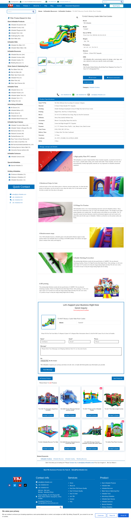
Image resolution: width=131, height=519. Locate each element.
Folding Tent (16, 101)
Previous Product (46, 378)
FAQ (45, 5)
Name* (42, 339)
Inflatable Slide (13, 42)
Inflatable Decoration (18, 180)
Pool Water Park (17, 69)
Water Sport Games (18, 83)
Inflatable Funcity (17, 27)
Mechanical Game (17, 131)
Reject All (112, 515)
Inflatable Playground (18, 30)
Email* (71, 339)
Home (18, 5)
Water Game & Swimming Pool (18, 66)
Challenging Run (17, 36)
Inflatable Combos (18, 57)
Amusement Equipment (72, 5)
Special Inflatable (17, 165)
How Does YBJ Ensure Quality (78, 488)
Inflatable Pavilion (17, 92)
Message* (43, 346)
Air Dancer (15, 107)
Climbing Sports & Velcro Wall (20, 147)
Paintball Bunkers (17, 136)
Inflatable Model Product (19, 118)
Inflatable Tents (13, 87)
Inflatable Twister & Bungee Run (21, 128)
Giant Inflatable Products (16, 21)
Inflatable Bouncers (14, 51)
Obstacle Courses (17, 133)
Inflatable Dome (17, 90)
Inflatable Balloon (17, 110)
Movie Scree (15, 113)
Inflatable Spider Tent (18, 95)
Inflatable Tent (16, 98)
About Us (36, 5)
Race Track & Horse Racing (20, 139)
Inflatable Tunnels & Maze (19, 125)
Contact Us (73, 462)
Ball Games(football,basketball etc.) (22, 144)
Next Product (117, 378)
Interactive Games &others (20, 150)
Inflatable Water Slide (18, 48)
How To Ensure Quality (76, 491)
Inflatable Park (17, 33)
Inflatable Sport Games (15, 122)
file (41, 358)
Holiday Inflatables (14, 171)
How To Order (74, 493)
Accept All (123, 515)
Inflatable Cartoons (14, 153)
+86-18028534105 (52, 1)
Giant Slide (16, 38)
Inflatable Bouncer (18, 54)
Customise (101, 515)
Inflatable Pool (16, 78)
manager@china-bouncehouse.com (48, 503)
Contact (59, 5)
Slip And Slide (16, 72)
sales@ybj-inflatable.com (65, 1)
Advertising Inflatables (15, 104)
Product (25, 5)
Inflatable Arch (16, 116)
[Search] (121, 2)
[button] (77, 17)
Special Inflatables (14, 162)
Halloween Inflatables (18, 177)
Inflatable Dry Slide (18, 45)
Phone (96, 339)
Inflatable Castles (17, 60)
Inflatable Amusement (18, 25)
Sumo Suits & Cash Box (19, 142)
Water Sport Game (17, 75)
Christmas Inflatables (18, 174)
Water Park (15, 80)
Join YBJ (72, 496)
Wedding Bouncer (17, 63)
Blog (52, 5)
